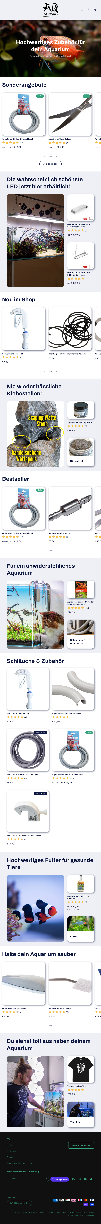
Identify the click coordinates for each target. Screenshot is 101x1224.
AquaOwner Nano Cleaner (60, 1008)
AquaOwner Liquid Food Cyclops (78, 897)
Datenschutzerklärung (71, 1212)
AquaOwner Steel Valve (59, 533)
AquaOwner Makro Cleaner (14, 1008)
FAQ (9, 1139)
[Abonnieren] (46, 1179)
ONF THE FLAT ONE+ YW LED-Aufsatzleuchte (78, 225)
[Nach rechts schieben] (56, 156)
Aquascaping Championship (19, 1163)
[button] (6, 10)
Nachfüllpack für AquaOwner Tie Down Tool (68, 354)
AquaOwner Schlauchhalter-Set (66, 713)
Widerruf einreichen (81, 1145)
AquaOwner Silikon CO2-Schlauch (22, 775)
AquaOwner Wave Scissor (60, 139)
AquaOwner (26, 1212)
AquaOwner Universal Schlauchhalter (24, 836)
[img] (10, 143)
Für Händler (12, 1151)
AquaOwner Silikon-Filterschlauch (18, 139)
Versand (91, 1212)
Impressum (90, 1215)
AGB (83, 1212)
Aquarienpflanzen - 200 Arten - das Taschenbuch (80, 603)
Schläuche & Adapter (77, 642)
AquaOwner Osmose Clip (13, 354)
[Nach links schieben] (45, 156)
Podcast (10, 1157)
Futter (74, 936)
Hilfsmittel (76, 461)
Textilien (75, 1122)
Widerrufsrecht (54, 1212)
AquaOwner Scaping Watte (79, 422)
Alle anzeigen (50, 164)
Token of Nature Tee (76, 1086)
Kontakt (10, 1145)
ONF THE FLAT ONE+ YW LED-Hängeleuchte (78, 274)
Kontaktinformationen (75, 1215)
